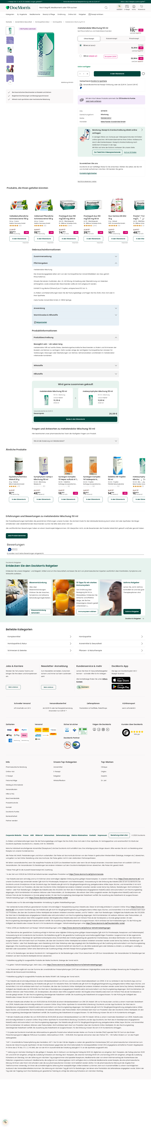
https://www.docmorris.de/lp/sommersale (86, 874)
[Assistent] (5, 1122)
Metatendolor (106, 118)
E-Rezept (9, 776)
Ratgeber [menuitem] (82, 14)
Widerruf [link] (38, 835)
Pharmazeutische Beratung (16, 767)
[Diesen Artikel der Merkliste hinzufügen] (143, 74)
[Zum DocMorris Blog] (94, 729)
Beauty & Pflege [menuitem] (49, 14)
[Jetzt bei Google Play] (127, 686)
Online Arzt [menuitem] (72, 14)
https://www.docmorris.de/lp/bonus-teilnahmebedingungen (86, 928)
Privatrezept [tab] (134, 38)
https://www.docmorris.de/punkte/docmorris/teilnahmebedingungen (74, 965)
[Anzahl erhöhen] (87, 73)
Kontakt (92, 835)
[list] (10, 54)
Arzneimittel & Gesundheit (23, 22)
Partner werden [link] (12, 820)
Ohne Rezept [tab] (89, 39)
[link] (67, 745)
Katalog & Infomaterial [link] (14, 785)
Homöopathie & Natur (42, 22)
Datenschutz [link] (49, 835)
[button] (107, 152)
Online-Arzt (10, 771)
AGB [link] (32, 835)
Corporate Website (13, 835)
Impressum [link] (102, 835)
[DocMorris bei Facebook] (99, 729)
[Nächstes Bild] (10, 82)
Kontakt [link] (9, 807)
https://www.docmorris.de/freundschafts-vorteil (48, 898)
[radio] (80, 45)
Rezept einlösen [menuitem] (97, 14)
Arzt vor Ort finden (130, 152)
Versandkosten (11, 789)
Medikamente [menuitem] (35, 14)
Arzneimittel (58, 767)
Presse (26, 835)
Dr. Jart (103, 780)
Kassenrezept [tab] (111, 38)
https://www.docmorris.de (129, 879)
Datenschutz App (63, 835)
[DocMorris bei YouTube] (107, 729)
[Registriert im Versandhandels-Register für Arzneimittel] (83, 731)
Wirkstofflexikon (59, 780)
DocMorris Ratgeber (133, 618)
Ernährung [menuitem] (61, 14)
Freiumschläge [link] (11, 780)
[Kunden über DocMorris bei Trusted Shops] (133, 733)
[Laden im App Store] (127, 680)
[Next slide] (140, 218)
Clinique (104, 767)
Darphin (104, 776)
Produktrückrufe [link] (12, 803)
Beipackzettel (41, 322)
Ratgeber (57, 776)
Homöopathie (57, 22)
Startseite (9, 22)
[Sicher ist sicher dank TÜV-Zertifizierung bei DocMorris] (67, 730)
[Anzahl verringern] (80, 73)
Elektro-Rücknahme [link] (80, 835)
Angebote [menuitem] (23, 14)
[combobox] (73, 7)
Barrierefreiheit (11, 816)
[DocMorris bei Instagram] (103, 729)
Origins (103, 771)
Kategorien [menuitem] (10, 14)
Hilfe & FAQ (10, 794)
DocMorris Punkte (12, 812)
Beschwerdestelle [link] (12, 798)
